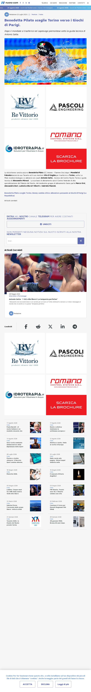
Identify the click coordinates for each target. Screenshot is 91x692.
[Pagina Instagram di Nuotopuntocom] (23, 3)
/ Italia (40, 14)
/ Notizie (33, 14)
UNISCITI (46, 224)
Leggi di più (63, 684)
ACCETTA (27, 684)
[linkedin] (63, 326)
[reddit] (38, 326)
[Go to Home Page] (29, 14)
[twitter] (50, 326)
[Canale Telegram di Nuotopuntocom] (29, 3)
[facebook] (26, 326)
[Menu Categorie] (88, 2)
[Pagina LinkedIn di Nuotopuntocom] (26, 3)
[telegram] (75, 326)
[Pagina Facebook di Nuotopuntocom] (20, 3)
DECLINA (45, 684)
